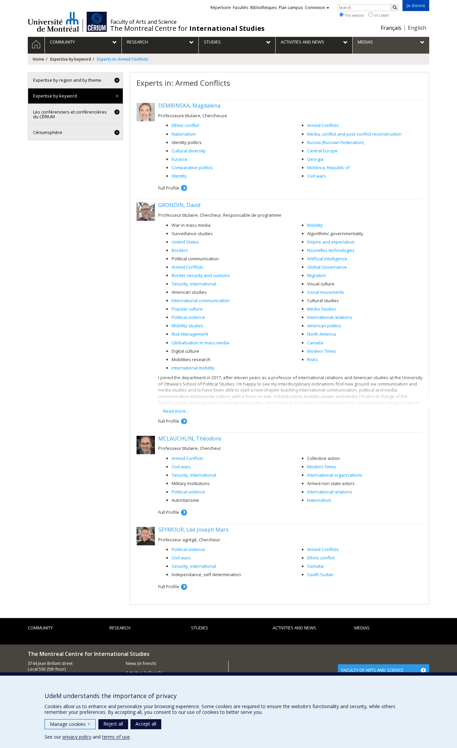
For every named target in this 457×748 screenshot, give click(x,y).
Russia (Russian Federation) (335, 142)
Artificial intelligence (327, 259)
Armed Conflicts (323, 125)
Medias (362, 628)
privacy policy (77, 737)
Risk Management (190, 334)
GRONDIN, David (179, 205)
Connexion (315, 7)
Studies (199, 628)
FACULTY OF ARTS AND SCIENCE (372, 670)
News (131, 663)
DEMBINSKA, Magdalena (189, 105)
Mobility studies (187, 326)
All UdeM (381, 15)
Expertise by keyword (70, 59)
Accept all (145, 724)
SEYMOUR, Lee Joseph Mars (193, 529)
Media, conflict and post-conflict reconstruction (354, 134)
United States (185, 242)
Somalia (315, 566)
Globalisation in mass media (200, 343)
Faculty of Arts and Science (143, 21)
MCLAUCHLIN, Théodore (189, 438)
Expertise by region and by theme (67, 80)
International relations (329, 317)
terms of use (116, 737)
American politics (324, 326)
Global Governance (327, 267)
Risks (312, 359)
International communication (201, 300)
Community (40, 628)
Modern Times (321, 351)
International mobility (193, 368)
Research (119, 628)
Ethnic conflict (185, 125)
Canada (315, 343)
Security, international (194, 284)
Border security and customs (201, 275)
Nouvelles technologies (331, 250)
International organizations (334, 475)
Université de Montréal (53, 22)
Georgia (315, 159)
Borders (180, 250)
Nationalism (184, 134)
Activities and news (294, 628)
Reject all (113, 724)
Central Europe (322, 151)
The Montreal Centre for (187, 28)
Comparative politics (192, 167)
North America (321, 334)
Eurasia (179, 159)
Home (38, 59)
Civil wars (316, 176)
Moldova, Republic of (328, 167)
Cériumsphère (47, 132)
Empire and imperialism (331, 242)
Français (391, 27)
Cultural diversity (189, 151)
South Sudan (320, 574)
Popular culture (187, 309)
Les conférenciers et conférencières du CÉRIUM (70, 114)
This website (354, 15)
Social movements (325, 292)
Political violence (188, 317)
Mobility (315, 225)
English (417, 27)
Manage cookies (70, 724)
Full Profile (168, 188)
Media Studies (321, 309)
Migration (316, 275)
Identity (179, 176)
